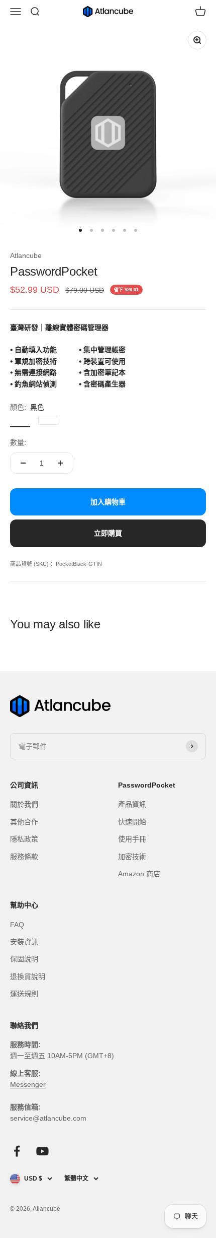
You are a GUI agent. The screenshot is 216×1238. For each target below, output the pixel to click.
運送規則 (24, 994)
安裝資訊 (24, 942)
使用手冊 (132, 839)
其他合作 (24, 822)
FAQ (17, 925)
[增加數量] (60, 463)
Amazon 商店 (139, 874)
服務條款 (24, 857)
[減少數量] (23, 463)
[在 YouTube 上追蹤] (42, 1151)
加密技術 (132, 857)
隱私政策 (24, 839)
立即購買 (108, 533)
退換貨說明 (27, 976)
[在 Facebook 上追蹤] (17, 1151)
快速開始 (132, 822)
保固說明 (24, 959)
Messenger (28, 1084)
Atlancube (26, 255)
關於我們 (24, 804)
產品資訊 (132, 804)
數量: (18, 442)
